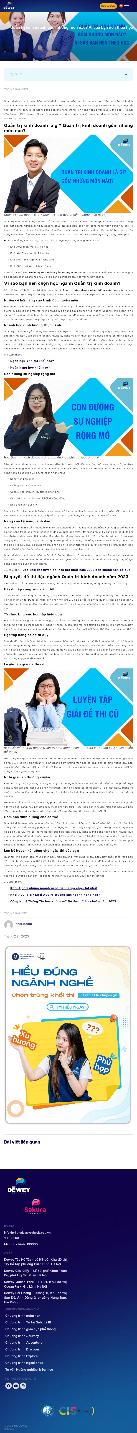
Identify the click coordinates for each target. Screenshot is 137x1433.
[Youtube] (16, 1386)
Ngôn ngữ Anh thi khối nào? (32, 361)
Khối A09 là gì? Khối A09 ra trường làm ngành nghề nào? (55, 895)
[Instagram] (23, 1386)
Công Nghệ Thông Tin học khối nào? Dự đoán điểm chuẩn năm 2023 (63, 901)
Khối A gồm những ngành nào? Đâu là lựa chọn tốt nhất (53, 888)
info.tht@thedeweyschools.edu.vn (27, 1233)
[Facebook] (8, 1386)
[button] (126, 74)
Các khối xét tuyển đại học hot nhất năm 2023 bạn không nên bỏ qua (76, 570)
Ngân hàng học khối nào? (30, 368)
